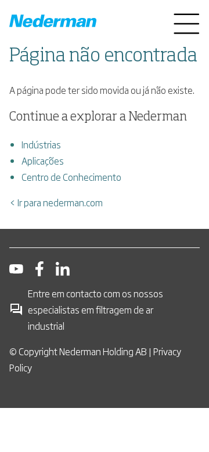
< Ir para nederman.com (56, 202)
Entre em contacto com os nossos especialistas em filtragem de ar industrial (95, 309)
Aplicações (42, 160)
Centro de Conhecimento (71, 177)
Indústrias (41, 144)
